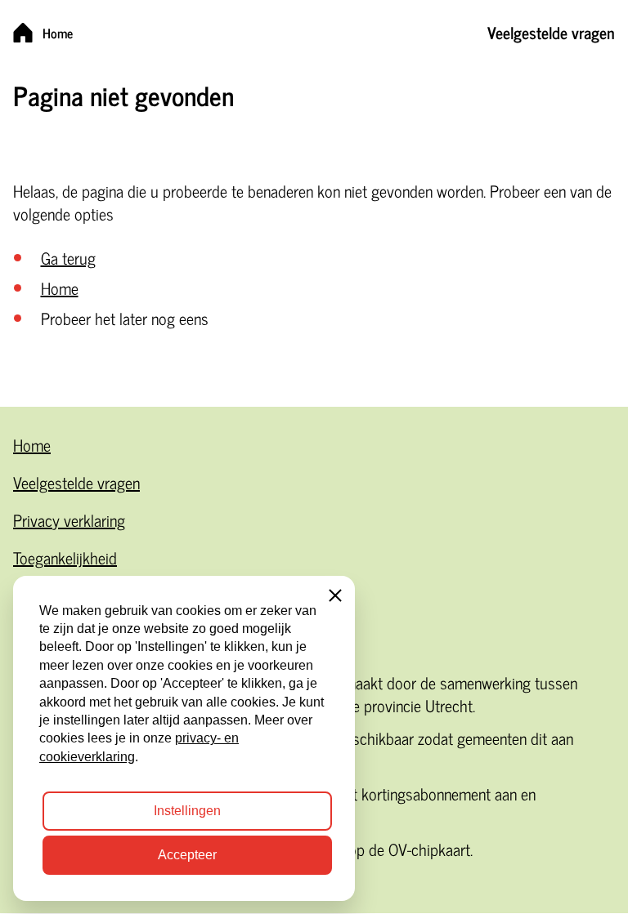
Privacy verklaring (69, 519)
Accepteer (187, 855)
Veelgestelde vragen (76, 482)
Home (59, 287)
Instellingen (187, 811)
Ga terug (68, 257)
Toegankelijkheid (65, 557)
